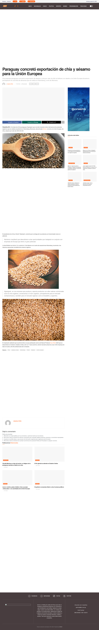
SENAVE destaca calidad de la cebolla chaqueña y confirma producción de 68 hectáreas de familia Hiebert (74, 184)
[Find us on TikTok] (15, 6)
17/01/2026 (5, 490)
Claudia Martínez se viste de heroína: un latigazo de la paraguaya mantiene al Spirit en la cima (16, 464)
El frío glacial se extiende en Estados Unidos (46, 463)
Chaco (45, 6)
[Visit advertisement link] (49, 39)
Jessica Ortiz (10, 84)
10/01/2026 (38, 489)
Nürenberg (22, 350)
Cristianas (71, 163)
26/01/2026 (38, 465)
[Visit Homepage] (5, 6)
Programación (73, 6)
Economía (24, 84)
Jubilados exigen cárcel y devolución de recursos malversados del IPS (87, 184)
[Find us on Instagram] (12, 6)
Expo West (53, 343)
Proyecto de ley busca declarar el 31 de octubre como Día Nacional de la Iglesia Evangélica (74, 151)
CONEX (60, 626)
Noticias (32, 1)
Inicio (30, 6)
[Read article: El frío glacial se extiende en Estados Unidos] (49, 454)
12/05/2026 (5, 467)
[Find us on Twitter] (17, 6)
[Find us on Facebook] (10, 6)
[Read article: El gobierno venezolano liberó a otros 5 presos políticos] (49, 477)
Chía (9, 350)
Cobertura (9, 1)
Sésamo (33, 350)
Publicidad (83, 6)
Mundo (65, 6)
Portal (28, 350)
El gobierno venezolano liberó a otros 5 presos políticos (49, 487)
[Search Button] (96, 6)
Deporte (58, 6)
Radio (23, 1)
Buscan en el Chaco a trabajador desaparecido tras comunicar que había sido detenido (89, 151)
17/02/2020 (18, 84)
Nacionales (37, 6)
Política (51, 6)
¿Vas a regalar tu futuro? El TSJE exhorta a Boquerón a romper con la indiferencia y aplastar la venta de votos (90, 167)
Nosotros (4, 1)
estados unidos (15, 350)
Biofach (45, 129)
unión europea (40, 350)
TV (15, 1)
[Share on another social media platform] (63, 122)
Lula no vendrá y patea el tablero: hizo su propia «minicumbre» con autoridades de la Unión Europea (16, 487)
